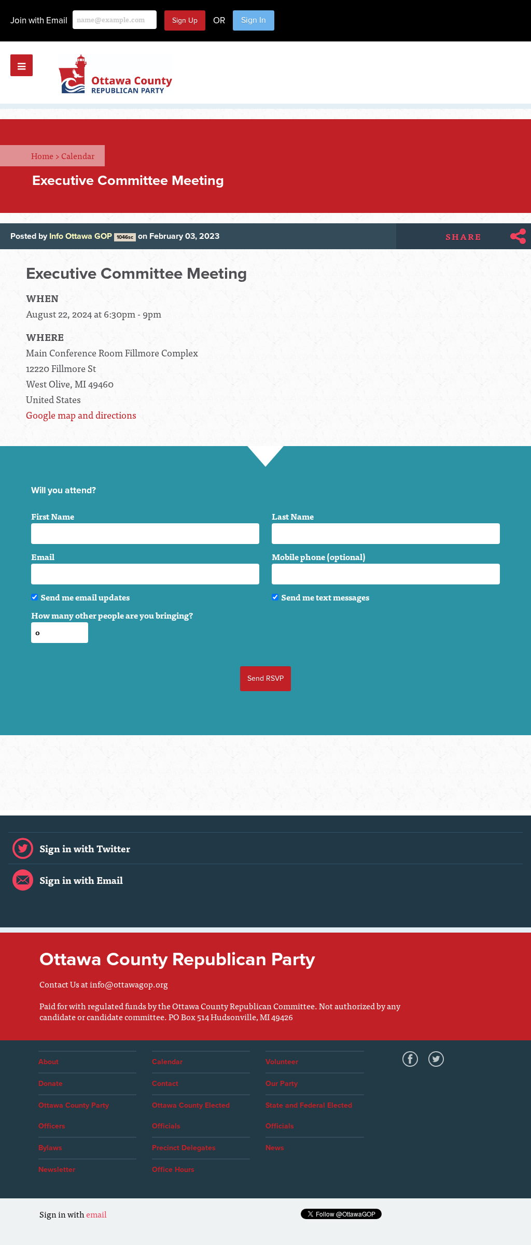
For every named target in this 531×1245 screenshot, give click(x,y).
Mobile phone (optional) (319, 556)
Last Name (293, 516)
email (96, 1214)
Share (463, 236)
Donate (50, 1083)
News (275, 1147)
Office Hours (173, 1169)
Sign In (253, 20)
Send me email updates (85, 597)
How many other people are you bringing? (112, 615)
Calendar (77, 155)
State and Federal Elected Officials (309, 1115)
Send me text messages (325, 597)
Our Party (282, 1083)
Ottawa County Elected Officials (191, 1115)
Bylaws (50, 1147)
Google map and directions (81, 414)
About (48, 1061)
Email (42, 556)
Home (45, 155)
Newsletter (56, 1169)
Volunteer (282, 1061)
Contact (165, 1083)
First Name (52, 516)
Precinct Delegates (184, 1147)
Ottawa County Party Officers (73, 1115)
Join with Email (38, 20)
